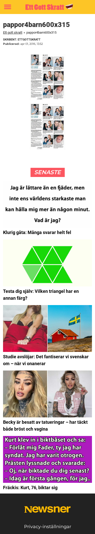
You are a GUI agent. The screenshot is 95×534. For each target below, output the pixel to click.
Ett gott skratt (12, 32)
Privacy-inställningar (47, 526)
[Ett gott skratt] (47, 7)
